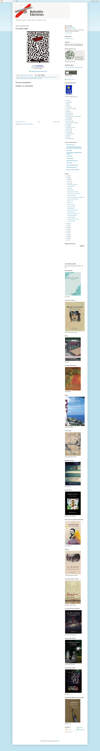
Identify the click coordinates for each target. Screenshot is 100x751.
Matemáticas (68, 114)
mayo (68, 179)
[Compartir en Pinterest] (44, 75)
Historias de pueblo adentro (73, 213)
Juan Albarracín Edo (35, 78)
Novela (40, 78)
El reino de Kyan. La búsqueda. (74, 193)
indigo (22, 78)
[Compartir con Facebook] (42, 75)
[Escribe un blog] (39, 75)
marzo (68, 181)
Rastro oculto (70, 200)
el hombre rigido (31, 77)
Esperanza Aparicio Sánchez (72, 169)
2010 (67, 238)
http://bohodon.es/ (70, 38)
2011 (67, 236)
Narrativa (68, 118)
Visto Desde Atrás (70, 144)
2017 (67, 225)
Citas (67, 110)
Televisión (68, 132)
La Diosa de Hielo (71, 206)
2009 (67, 240)
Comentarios (69, 731)
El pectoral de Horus (71, 195)
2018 (67, 223)
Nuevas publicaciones (70, 122)
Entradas (69, 729)
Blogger (57, 740)
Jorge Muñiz (69, 163)
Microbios (69, 202)
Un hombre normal (71, 211)
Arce (67, 103)
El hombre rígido (70, 208)
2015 (67, 229)
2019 (67, 177)
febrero (69, 183)
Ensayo (67, 111)
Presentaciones (69, 127)
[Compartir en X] (41, 75)
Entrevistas (68, 113)
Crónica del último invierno (73, 199)
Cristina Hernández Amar (72, 165)
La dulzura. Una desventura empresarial (75, 197)
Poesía (67, 124)
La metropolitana (70, 186)
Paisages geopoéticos (72, 215)
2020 (67, 175)
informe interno (69, 138)
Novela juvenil (69, 121)
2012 (67, 234)
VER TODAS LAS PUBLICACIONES (80, 729)
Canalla (67, 106)
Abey (67, 100)
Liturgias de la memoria (72, 184)
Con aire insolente (71, 204)
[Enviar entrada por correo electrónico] (35, 75)
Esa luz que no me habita (72, 191)
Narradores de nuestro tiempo (72, 116)
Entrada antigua (56, 121)
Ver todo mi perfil (68, 33)
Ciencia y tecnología (70, 108)
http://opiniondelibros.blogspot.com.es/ (74, 67)
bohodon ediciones (23, 77)
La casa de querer (71, 217)
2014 (67, 231)
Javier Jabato (69, 156)
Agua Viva (68, 102)
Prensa (67, 126)
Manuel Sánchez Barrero (72, 160)
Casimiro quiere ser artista (72, 219)
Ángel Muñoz (69, 150)
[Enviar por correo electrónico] (38, 75)
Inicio (39, 121)
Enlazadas (69, 188)
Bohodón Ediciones (70, 27)
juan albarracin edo (27, 78)
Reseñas (68, 129)
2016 (67, 227)
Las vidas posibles (71, 221)
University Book (69, 133)
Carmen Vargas (69, 158)
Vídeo (67, 137)
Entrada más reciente (20, 121)
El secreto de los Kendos (72, 210)
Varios (67, 135)
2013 (67, 232)
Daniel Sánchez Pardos (71, 167)
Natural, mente (70, 190)
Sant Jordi (68, 130)
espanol (35, 77)
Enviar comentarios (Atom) (27, 124)
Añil (67, 105)
